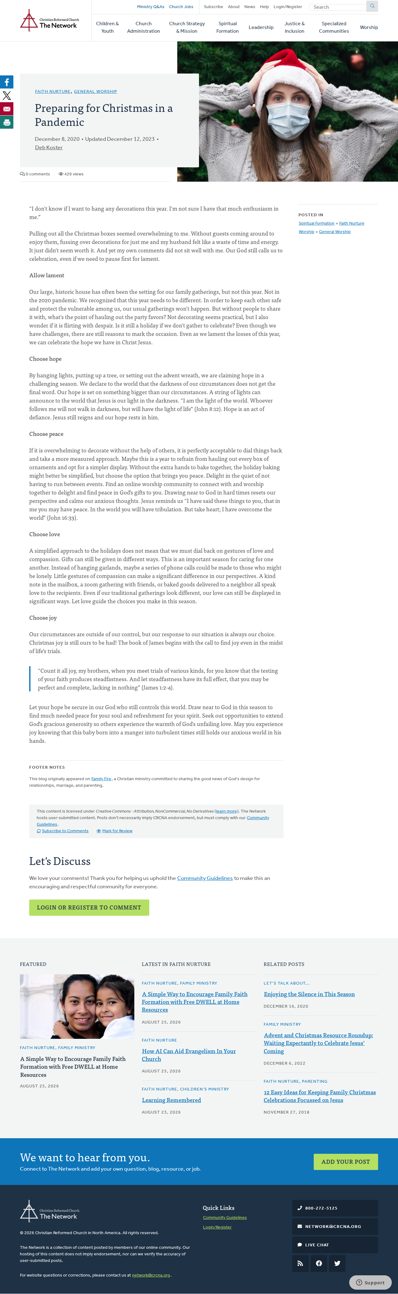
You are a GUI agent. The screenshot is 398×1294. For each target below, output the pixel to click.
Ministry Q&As (150, 7)
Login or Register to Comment (89, 907)
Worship (369, 27)
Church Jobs (181, 7)
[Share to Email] (7, 109)
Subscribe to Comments (65, 831)
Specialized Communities (334, 27)
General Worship (95, 91)
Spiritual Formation (227, 27)
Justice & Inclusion (295, 27)
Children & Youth (107, 27)
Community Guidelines (205, 878)
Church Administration (143, 27)
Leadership (261, 27)
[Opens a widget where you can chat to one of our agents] (370, 1283)
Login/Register (288, 7)
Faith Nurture (53, 91)
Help (264, 7)
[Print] (7, 122)
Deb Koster (49, 148)
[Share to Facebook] (7, 82)
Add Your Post (346, 1161)
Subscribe (213, 7)
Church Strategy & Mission (187, 27)
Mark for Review (117, 831)
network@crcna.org (151, 1275)
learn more (226, 811)
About (234, 7)
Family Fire (101, 779)
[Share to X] (7, 95)
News (249, 7)
